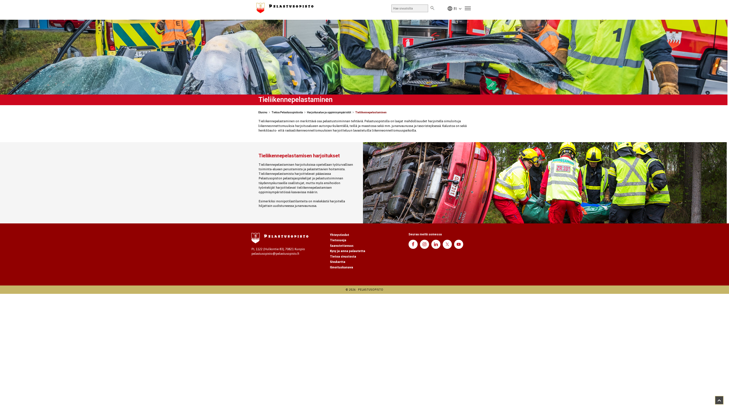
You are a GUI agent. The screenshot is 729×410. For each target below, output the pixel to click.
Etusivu (262, 112)
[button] (454, 8)
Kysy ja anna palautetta (347, 251)
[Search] (432, 8)
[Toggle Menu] (468, 8)
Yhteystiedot (339, 235)
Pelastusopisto (370, 289)
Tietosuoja (338, 240)
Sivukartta (337, 262)
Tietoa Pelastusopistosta (287, 112)
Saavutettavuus (341, 246)
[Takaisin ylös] (719, 400)
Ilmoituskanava (341, 267)
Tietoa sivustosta (343, 256)
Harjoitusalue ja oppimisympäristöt (329, 112)
